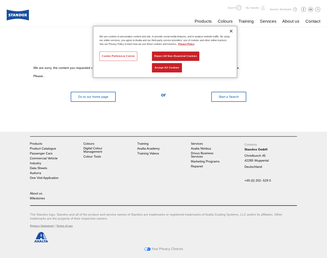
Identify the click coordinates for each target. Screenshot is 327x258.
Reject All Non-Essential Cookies (175, 56)
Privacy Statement (42, 226)
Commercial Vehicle (44, 158)
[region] (165, 52)
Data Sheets (38, 168)
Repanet (197, 166)
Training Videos (148, 153)
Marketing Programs (205, 161)
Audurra (35, 173)
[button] (238, 7)
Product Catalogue (43, 148)
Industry (35, 163)
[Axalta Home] (18, 16)
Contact (312, 21)
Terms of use (64, 226)
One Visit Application (44, 178)
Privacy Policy (186, 44)
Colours (225, 21)
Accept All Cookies (167, 67)
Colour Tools (92, 156)
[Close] (231, 31)
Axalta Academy (148, 148)
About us (290, 21)
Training (246, 21)
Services (268, 21)
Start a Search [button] (229, 96)
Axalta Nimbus (201, 148)
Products (203, 21)
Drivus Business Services (202, 155)
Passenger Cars (41, 153)
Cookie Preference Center (118, 56)
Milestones (37, 198)
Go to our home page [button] (93, 96)
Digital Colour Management (92, 150)
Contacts (250, 144)
